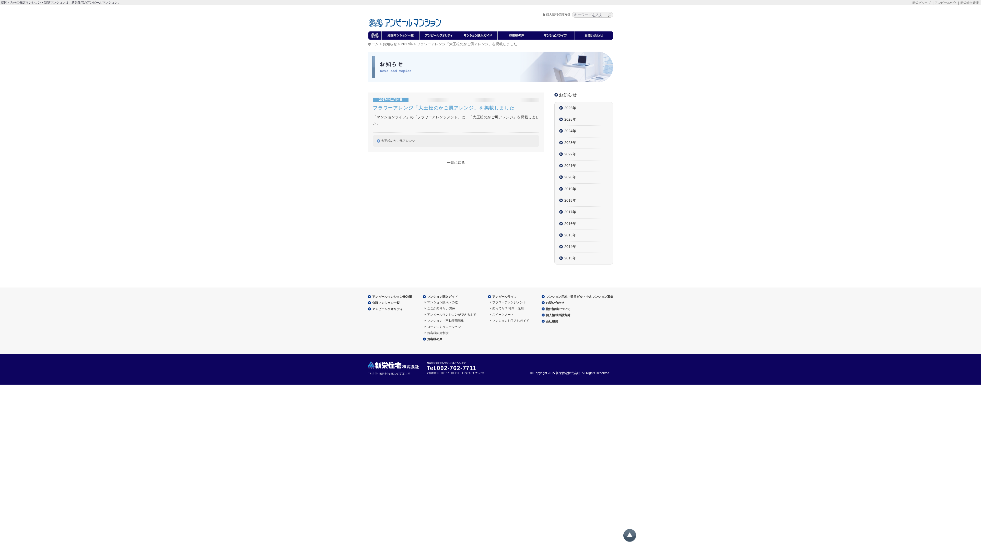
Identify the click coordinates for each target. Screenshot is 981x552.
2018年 (570, 200)
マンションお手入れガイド (510, 321)
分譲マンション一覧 (386, 303)
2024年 (570, 131)
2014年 (570, 247)
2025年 (570, 119)
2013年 (570, 258)
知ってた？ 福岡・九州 (508, 308)
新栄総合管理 (969, 3)
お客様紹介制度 (438, 333)
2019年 (570, 189)
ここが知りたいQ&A (441, 308)
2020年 (570, 177)
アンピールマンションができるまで (451, 314)
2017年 (407, 44)
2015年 (570, 235)
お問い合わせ (555, 303)
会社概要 (552, 321)
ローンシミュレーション (444, 327)
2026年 (570, 108)
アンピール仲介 (945, 3)
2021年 (570, 166)
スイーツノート (503, 314)
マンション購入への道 (442, 302)
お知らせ (390, 44)
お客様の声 (434, 339)
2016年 (570, 224)
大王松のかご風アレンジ (398, 141)
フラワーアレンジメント (509, 302)
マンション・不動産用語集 (445, 321)
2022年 (570, 154)
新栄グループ (921, 3)
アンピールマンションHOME (392, 296)
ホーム (373, 44)
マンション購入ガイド (442, 296)
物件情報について (558, 309)
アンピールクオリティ (387, 309)
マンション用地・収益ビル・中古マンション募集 (579, 296)
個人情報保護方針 (558, 14)
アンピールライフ (504, 296)
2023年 (570, 143)
